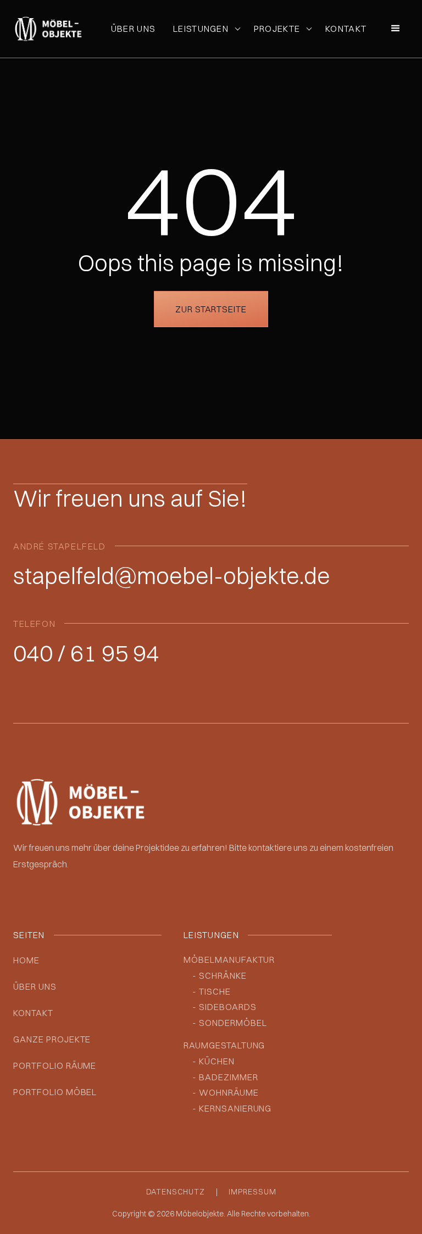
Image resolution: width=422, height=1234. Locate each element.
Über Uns (35, 986)
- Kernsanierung (231, 1108)
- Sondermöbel (229, 1022)
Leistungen (201, 28)
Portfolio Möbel (55, 1091)
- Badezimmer (225, 1077)
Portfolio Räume (54, 1065)
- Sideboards (224, 1006)
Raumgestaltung (224, 1045)
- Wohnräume (225, 1092)
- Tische (211, 991)
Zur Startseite (211, 309)
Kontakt (346, 28)
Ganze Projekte (52, 1039)
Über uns (133, 28)
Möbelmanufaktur (229, 959)
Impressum (252, 1192)
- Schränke (219, 975)
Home (26, 960)
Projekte (277, 28)
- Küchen (213, 1061)
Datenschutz (175, 1192)
